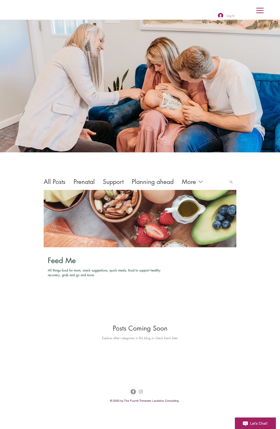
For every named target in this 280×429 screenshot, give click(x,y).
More (189, 182)
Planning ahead (153, 182)
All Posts (54, 182)
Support (113, 182)
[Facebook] (133, 391)
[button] (260, 10)
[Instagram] (140, 391)
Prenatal (84, 182)
